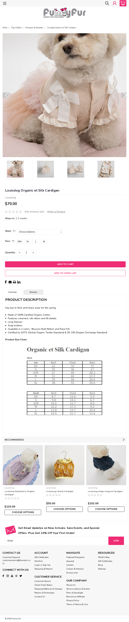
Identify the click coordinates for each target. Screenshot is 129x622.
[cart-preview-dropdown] (122, 3)
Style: (10, 231)
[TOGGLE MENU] (4, 4)
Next (123, 95)
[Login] (114, 3)
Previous (5, 95)
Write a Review (56, 212)
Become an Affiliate (75, 596)
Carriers (70, 565)
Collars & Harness (75, 569)
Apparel (70, 561)
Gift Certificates (41, 557)
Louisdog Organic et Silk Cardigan (61, 27)
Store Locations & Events (78, 589)
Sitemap (102, 569)
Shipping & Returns (43, 569)
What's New (104, 557)
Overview (12, 292)
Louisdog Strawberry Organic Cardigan (20, 493)
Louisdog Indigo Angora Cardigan (105, 491)
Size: (9, 241)
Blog (100, 565)
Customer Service (42, 581)
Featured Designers (75, 557)
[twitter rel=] (20, 576)
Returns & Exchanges (44, 592)
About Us (71, 585)
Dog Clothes (16, 27)
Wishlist (38, 561)
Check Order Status (43, 585)
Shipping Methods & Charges (48, 589)
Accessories (72, 572)
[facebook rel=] (3, 576)
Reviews (33, 292)
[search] (107, 3)
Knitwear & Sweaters (34, 27)
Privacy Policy (72, 600)
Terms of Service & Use (77, 604)
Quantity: (10, 252)
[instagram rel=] (7, 576)
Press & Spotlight (74, 592)
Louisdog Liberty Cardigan (59, 491)
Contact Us (39, 596)
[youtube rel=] (12, 576)
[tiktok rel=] (16, 576)
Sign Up (46, 565)
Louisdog (9, 487)
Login (37, 565)
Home (5, 27)
